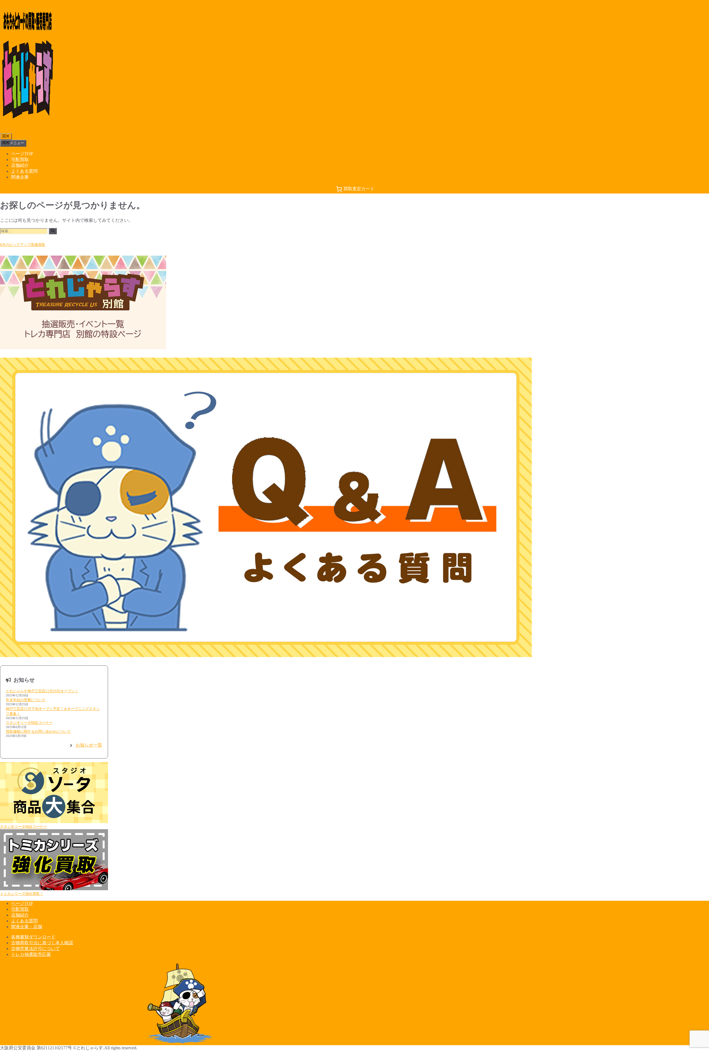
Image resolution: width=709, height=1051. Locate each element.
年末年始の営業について (25, 700)
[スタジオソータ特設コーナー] (54, 793)
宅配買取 (20, 159)
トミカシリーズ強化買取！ (21, 894)
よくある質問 (24, 171)
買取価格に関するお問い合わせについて (38, 731)
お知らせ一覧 (89, 745)
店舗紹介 (20, 165)
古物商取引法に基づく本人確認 (42, 942)
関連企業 (20, 177)
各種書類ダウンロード (33, 937)
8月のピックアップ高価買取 (22, 245)
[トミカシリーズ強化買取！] (54, 860)
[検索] (53, 231)
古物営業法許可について (35, 948)
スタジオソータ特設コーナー (29, 723)
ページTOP (22, 153)
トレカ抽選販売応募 (31, 954)
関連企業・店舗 (26, 926)
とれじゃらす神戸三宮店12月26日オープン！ (42, 691)
